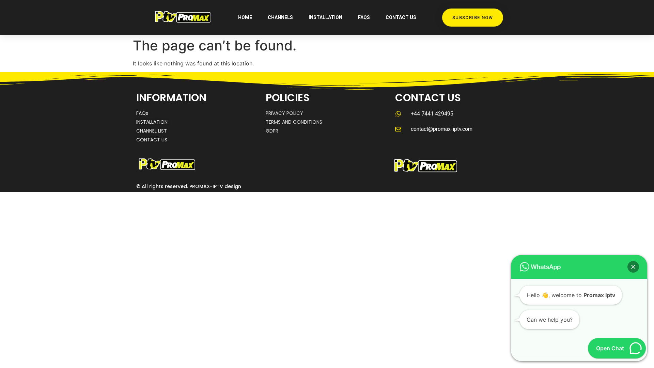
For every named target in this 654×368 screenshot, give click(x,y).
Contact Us (401, 17)
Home (245, 17)
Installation (325, 17)
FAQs (364, 17)
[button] (633, 267)
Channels (280, 17)
